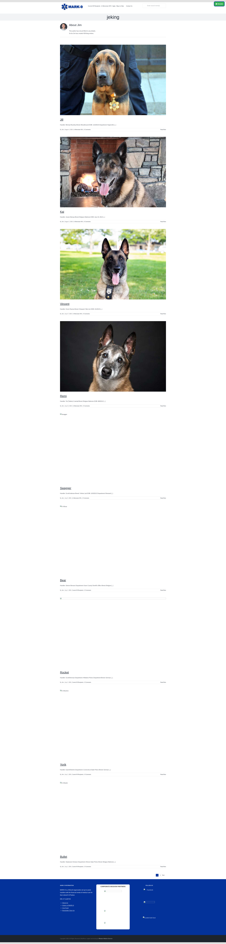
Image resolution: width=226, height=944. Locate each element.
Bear (63, 580)
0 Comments (87, 129)
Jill (61, 119)
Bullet (63, 856)
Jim (63, 129)
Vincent (64, 303)
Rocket (64, 672)
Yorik (63, 764)
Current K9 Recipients (77, 590)
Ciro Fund (65, 908)
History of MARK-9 (68, 905)
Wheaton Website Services (105, 938)
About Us (65, 903)
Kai (62, 211)
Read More (163, 129)
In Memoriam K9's (78, 129)
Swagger (65, 488)
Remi (63, 396)
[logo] (72, 4)
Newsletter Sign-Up (68, 910)
